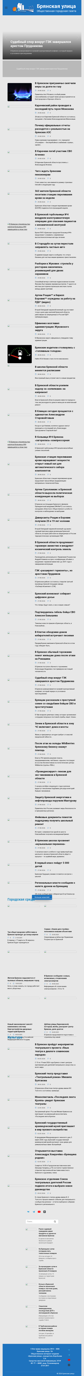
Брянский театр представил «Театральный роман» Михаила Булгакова (53, 1077)
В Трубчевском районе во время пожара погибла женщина (48, 1328)
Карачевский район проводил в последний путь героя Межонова (54, 107)
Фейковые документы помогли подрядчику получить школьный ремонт (54, 820)
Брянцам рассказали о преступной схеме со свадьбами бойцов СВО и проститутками (55, 703)
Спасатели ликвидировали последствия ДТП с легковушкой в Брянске (48, 1309)
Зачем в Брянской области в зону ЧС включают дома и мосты (54, 725)
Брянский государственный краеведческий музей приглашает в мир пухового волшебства (55, 1126)
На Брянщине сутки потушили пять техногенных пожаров (48, 1251)
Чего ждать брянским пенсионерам (48, 173)
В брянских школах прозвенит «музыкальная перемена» (52, 842)
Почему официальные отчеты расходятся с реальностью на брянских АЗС (52, 129)
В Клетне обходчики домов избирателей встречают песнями (54, 634)
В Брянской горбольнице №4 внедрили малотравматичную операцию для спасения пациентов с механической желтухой (55, 219)
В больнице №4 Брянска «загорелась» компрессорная (52, 438)
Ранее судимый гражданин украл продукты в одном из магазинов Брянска (47, 1232)
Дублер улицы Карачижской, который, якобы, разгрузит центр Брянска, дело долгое (58, 1026)
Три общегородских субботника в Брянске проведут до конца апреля (23, 933)
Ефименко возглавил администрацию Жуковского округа (52, 327)
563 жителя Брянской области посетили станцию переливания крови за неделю (53, 194)
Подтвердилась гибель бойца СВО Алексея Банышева (55, 614)
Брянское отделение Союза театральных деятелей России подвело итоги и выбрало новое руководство (53, 1184)
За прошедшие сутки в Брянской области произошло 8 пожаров (48, 1269)
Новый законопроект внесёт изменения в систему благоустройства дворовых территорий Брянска (20, 1028)
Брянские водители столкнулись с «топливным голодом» (55, 349)
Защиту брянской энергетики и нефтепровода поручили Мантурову (55, 799)
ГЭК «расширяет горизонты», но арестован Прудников (53, 572)
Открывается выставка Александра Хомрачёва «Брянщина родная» (55, 1154)
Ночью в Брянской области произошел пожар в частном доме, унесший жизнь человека (48, 1288)
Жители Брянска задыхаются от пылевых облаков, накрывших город (23, 979)
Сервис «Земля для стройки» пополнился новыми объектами (58, 930)
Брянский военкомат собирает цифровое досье (53, 595)
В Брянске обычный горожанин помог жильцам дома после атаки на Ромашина (55, 655)
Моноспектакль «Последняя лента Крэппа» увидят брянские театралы (55, 1100)
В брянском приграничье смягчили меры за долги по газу (55, 85)
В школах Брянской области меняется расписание (51, 368)
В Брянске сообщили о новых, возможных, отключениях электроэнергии (57, 978)
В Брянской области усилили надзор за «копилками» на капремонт (51, 389)
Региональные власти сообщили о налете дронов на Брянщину (55, 884)
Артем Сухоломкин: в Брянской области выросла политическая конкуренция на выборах (53, 493)
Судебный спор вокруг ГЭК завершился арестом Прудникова (54, 679)
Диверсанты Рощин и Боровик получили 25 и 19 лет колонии (52, 519)
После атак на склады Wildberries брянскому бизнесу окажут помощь (54, 747)
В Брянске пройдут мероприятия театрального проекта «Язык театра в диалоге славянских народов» (54, 1049)
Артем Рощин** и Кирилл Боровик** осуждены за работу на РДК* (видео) (55, 299)
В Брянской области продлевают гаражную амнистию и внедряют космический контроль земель (54, 546)
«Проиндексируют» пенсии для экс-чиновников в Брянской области (53, 775)
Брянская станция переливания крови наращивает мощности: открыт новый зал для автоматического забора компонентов (53, 463)
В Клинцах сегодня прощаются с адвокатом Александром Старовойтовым (54, 414)
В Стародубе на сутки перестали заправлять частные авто (54, 245)
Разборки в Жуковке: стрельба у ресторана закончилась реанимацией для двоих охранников (54, 268)
